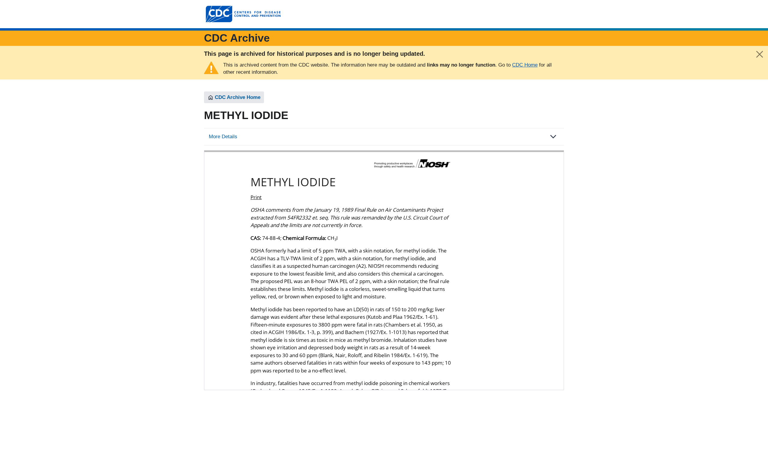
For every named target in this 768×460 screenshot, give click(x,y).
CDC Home (525, 65)
